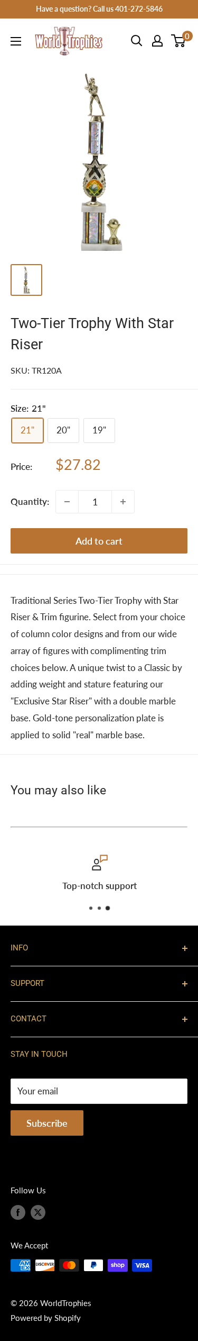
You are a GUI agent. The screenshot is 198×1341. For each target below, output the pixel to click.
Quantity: (30, 501)
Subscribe (47, 1123)
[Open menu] (16, 41)
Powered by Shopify (46, 1317)
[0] (178, 40)
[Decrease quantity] (67, 502)
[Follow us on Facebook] (18, 1212)
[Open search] (137, 41)
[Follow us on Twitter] (38, 1212)
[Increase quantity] (123, 502)
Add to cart (99, 541)
